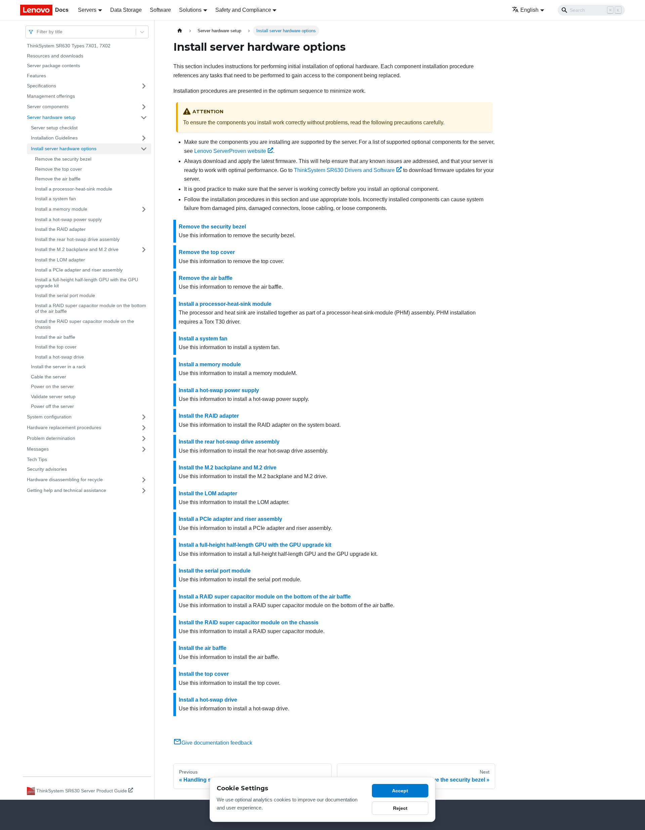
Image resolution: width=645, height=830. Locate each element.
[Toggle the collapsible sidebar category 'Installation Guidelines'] (143, 138)
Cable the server (48, 376)
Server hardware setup (51, 117)
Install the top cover (56, 346)
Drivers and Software (344, 170)
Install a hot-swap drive (59, 357)
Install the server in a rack (58, 366)
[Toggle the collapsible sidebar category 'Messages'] (143, 449)
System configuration (49, 416)
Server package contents (53, 65)
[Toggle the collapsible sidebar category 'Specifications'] (143, 86)
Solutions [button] (190, 10)
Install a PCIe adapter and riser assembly (79, 270)
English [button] (529, 10)
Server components (48, 106)
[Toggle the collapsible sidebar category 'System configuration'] (143, 417)
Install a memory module (61, 209)
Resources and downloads (55, 55)
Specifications (41, 85)
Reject (400, 808)
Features (36, 75)
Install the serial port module (65, 295)
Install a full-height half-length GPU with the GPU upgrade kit (86, 282)
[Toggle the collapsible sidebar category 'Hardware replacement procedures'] (143, 427)
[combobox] (37, 32)
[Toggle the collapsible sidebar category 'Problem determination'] (143, 438)
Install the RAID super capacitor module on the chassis (84, 324)
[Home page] (179, 31)
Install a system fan (55, 198)
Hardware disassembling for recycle (65, 479)
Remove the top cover (58, 169)
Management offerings (51, 96)
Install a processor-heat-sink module (73, 189)
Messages (38, 449)
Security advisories (47, 469)
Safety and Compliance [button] (243, 10)
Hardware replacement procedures (64, 427)
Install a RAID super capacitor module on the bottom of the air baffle (90, 308)
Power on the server (52, 386)
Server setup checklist (54, 127)
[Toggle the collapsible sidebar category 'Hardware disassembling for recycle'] (143, 479)
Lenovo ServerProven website (230, 151)
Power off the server (52, 406)
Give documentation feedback (216, 743)
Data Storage (126, 10)
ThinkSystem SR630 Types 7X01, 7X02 (69, 45)
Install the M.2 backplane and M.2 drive (77, 249)
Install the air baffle (55, 337)
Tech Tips (37, 459)
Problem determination (51, 438)
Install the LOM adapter (60, 259)
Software (160, 10)
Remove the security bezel (63, 159)
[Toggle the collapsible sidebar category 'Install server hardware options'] (143, 148)
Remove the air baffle (58, 178)
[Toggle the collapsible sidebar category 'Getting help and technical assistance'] (143, 490)
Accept (400, 790)
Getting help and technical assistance (66, 490)
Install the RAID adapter (60, 229)
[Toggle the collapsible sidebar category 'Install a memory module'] (143, 209)
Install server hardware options (63, 148)
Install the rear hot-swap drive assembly (77, 239)
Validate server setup (53, 396)
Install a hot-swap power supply (68, 219)
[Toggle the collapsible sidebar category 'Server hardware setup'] (143, 117)
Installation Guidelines (54, 137)
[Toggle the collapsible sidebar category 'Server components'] (143, 106)
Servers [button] (87, 10)
